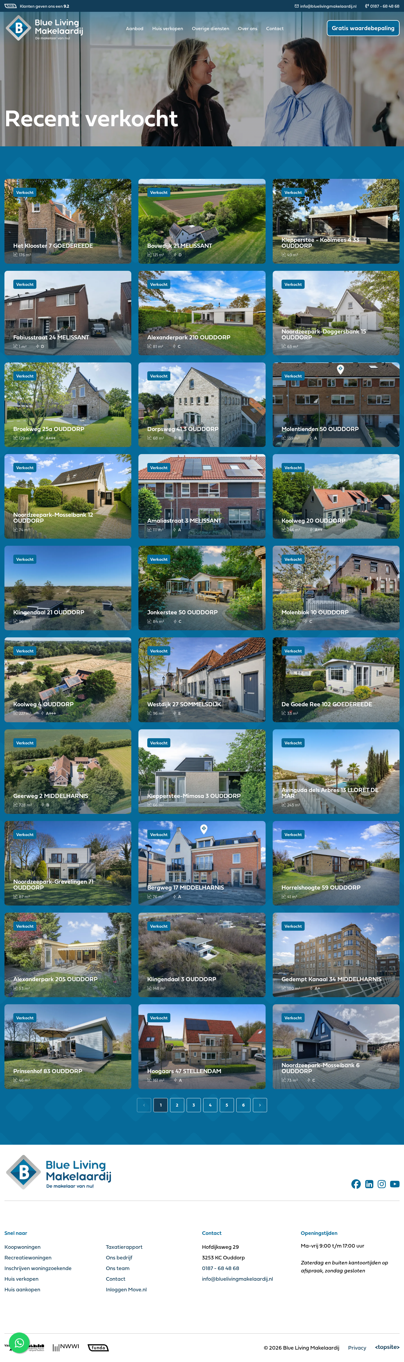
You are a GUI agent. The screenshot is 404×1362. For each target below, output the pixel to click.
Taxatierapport (124, 1247)
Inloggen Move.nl (126, 1289)
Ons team (118, 1268)
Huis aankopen (22, 1289)
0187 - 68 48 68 (385, 6)
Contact (275, 28)
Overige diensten (210, 28)
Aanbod (134, 28)
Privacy (357, 1348)
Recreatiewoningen (27, 1257)
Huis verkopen (167, 28)
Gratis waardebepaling (363, 28)
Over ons (247, 28)
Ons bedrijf (119, 1257)
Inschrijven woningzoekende (38, 1268)
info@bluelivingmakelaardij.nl (328, 6)
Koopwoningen (22, 1247)
